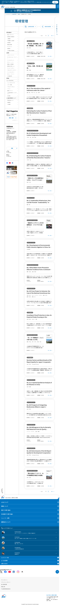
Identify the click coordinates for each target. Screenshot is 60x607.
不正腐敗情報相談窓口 (6, 589)
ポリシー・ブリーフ (10, 74)
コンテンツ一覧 (5, 557)
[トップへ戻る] (57, 572)
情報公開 (3, 586)
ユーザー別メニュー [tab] (8, 528)
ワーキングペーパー (10, 60)
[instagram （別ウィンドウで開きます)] (18, 572)
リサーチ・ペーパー (10, 55)
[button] (30, 26)
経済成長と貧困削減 (10, 36)
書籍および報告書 (10, 64)
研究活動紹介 (9, 32)
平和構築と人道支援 (10, 40)
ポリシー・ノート (10, 62)
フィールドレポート (10, 72)
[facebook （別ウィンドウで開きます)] (5, 572)
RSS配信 (8, 95)
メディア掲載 (9, 84)
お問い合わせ (4, 563)
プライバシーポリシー (24, 2)
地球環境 (8, 42)
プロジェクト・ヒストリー (11, 70)
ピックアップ (9, 46)
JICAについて (4, 502)
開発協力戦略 (9, 44)
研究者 (7, 78)
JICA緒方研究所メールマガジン (11, 93)
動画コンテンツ (10, 90)
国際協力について (5, 522)
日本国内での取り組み (7, 514)
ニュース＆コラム (9, 80)
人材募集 (8, 104)
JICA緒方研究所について (11, 98)
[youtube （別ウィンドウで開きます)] (9, 572)
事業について (4, 506)
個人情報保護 (4, 584)
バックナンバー (14, 120)
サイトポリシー (4, 580)
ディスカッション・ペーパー (11, 58)
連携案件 (8, 48)
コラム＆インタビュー (11, 86)
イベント (8, 88)
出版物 (7, 52)
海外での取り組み (6, 510)
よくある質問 (4, 560)
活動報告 (8, 102)
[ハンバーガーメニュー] (58, 5)
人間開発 (8, 38)
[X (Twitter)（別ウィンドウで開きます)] (1, 572)
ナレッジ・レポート (10, 68)
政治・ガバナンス (10, 34)
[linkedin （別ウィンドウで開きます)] (14, 572)
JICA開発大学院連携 (10, 50)
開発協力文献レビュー (11, 66)
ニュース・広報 (5, 518)
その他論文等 (9, 76)
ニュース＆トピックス (11, 82)
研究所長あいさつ (10, 100)
